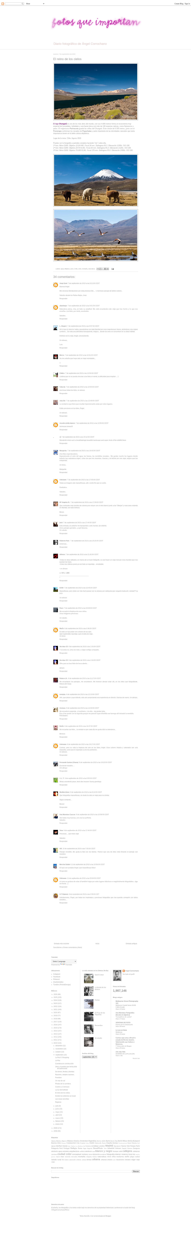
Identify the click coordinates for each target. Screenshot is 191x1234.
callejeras (136, 1151)
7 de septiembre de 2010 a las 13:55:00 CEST (92, 423)
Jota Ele (62, 401)
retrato (54, 1160)
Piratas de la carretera (63, 1084)
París (138, 1146)
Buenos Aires (56, 1143)
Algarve (64, 1141)
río (63, 1160)
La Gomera (87, 1146)
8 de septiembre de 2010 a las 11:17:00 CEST (84, 678)
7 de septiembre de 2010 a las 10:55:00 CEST (82, 387)
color (79, 269)
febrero (58, 1121)
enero (57, 1124)
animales (65, 1151)
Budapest (136, 1141)
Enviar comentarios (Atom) (72, 947)
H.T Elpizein (64, 894)
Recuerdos (99, 1025)
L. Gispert (63, 326)
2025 (56, 997)
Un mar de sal (60, 1081)
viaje (138, 1160)
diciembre (59, 1046)
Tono (61, 830)
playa (132, 1157)
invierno (124, 1154)
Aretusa (62, 708)
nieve (109, 1157)
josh (61, 523)
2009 (56, 1128)
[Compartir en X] (102, 269)
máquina (89, 1156)
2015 (56, 1028)
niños (114, 1157)
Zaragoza (136, 1148)
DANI (61, 588)
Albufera (58, 1141)
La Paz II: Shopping (62, 1057)
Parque (133, 1146)
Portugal (67, 1148)
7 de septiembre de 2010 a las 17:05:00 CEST (83, 480)
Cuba (87, 1143)
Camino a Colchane (62, 1087)
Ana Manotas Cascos (67, 814)
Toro (105, 1148)
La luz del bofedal (61, 1090)
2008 (56, 1131)
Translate (68, 965)
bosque (115, 1151)
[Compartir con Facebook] (105, 269)
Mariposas (119, 1032)
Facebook (56, 977)
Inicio (97, 944)
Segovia (89, 1148)
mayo (57, 1112)
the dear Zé (64, 646)
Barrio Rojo (114, 1141)
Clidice (62, 373)
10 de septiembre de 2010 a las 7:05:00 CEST (79, 849)
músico (94, 1156)
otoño (127, 1157)
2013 (56, 1034)
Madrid (109, 1145)
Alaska (53, 1141)
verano (128, 1160)
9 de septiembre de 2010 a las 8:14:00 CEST (86, 792)
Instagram (56, 974)
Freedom (58, 1078)
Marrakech (117, 1146)
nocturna (120, 1157)
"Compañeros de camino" (124, 1017)
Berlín (120, 1141)
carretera (54, 1154)
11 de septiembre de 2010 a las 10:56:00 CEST (88, 864)
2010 (56, 1043)
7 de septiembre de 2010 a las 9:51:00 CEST (84, 306)
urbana (96, 1159)
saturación (72, 1159)
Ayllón (104, 1141)
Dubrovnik (98, 1143)
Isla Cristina (71, 1146)
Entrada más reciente (61, 944)
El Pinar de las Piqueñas (100, 1014)
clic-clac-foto (120, 1052)
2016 (56, 1025)
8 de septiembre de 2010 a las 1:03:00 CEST (84, 646)
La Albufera (79, 1146)
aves (72, 269)
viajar (133, 1160)
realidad (137, 1156)
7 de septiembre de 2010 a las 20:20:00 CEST (86, 541)
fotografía (111, 1154)
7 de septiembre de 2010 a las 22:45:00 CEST (80, 588)
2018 (56, 1019)
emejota (62, 694)
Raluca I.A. (63, 678)
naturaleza (91, 269)
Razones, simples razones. (64, 1075)
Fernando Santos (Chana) (69, 762)
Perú (61, 1148)
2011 (56, 1040)
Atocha (99, 1141)
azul (93, 1151)
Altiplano (67, 269)
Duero (104, 1143)
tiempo (89, 1160)
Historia (134, 1143)
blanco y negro (103, 1151)
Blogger (108, 1216)
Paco (61, 608)
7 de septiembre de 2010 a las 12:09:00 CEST (82, 401)
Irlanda (64, 1146)
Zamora (129, 1148)
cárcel (90, 1154)
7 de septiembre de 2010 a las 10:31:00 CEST (81, 355)
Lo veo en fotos (121, 1030)
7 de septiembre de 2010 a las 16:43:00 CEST (83, 451)
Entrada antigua (131, 944)
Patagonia (55, 1148)
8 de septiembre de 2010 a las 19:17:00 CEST (83, 744)
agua (62, 269)
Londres (102, 1146)
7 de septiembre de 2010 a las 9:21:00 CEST (84, 283)
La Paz (57, 1060)
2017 (56, 1022)
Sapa (84, 1148)
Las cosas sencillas (62, 1099)
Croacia (82, 1143)
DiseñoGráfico (58, 982)
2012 (56, 1037)
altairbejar (63, 306)
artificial (82, 1151)
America (76, 1141)
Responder (63, 299)
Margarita (63, 451)
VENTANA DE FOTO (123, 1023)
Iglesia (53, 1146)
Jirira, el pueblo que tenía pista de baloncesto (66, 1067)
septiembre (59, 1055)
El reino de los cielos (62, 1093)
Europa (115, 1143)
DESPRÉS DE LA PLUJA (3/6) (125, 1054)
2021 (56, 1009)
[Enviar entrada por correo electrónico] (112, 269)
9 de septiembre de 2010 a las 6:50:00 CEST (81, 778)
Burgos (64, 1143)
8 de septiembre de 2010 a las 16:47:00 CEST (81, 726)
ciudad (61, 1154)
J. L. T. (62, 778)
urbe (114, 1159)
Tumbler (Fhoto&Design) (62, 985)
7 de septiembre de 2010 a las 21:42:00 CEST (82, 554)
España (109, 1143)
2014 (56, 1031)
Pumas (97, 1000)
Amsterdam (84, 1141)
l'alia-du (62, 387)
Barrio (108, 1141)
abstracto (54, 1151)
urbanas (104, 1160)
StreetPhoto (98, 1148)
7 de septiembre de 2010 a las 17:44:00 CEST (79, 523)
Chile (75, 269)
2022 (56, 1006)
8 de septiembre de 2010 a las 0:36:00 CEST (80, 628)
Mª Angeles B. (65, 502)
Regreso (58, 1102)
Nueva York (125, 1146)
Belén (62, 726)
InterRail (59, 1146)
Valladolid (110, 1148)
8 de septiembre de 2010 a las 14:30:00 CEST (82, 708)
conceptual (76, 1154)
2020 (56, 1012)
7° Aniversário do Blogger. (124, 1046)
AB (61, 849)
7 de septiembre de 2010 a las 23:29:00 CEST (80, 608)
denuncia (96, 1154)
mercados (74, 1156)
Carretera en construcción (64, 1064)
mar (62, 1157)
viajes (53, 1162)
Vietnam (118, 1148)
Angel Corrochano (132, 971)
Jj (60, 437)
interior (118, 1154)
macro (58, 1156)
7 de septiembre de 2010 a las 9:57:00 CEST (83, 326)
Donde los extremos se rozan (65, 1096)
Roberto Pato (65, 541)
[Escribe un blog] (100, 269)
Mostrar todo (136, 1058)
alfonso (62, 554)
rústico (66, 1159)
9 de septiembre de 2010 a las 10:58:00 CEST (92, 814)
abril (57, 1115)
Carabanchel (71, 1143)
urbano (109, 1160)
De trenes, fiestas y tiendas (64, 1072)
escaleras (103, 1154)
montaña (84, 269)
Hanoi (129, 1143)
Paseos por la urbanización (124, 1024)
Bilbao (125, 1141)
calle (120, 1151)
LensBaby (94, 1146)
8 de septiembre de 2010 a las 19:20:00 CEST (95, 762)
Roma (80, 1148)
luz (134, 1154)
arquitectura (74, 1151)
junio (57, 1109)
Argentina (92, 1141)
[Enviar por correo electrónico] (98, 269)
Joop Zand (63, 283)
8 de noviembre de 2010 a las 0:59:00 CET (84, 894)
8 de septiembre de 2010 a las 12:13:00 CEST (82, 694)
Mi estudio (98, 1038)
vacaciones (120, 1160)
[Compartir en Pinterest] (107, 269)
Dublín (92, 1143)
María (62, 628)
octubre (58, 1052)
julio (57, 1106)
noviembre (59, 1049)
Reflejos (73, 1148)
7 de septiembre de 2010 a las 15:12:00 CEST (78, 437)
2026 (56, 994)
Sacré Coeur (99, 975)
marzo (57, 1118)
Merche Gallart (65, 864)
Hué (138, 1143)
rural (59, 1160)
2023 (56, 1003)
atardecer (88, 1151)
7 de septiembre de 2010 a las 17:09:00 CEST (87, 502)
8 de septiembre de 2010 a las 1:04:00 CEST (84, 660)
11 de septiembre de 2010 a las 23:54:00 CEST (84, 878)
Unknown (63, 480)
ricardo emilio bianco (67, 423)
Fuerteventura (122, 1143)
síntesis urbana (81, 1159)
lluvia (130, 1154)
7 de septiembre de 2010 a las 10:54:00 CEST (81, 373)
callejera (127, 1151)
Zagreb (124, 1148)
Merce (62, 355)
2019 (56, 1015)
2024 (56, 1000)
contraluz (85, 1154)
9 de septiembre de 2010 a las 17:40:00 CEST (80, 830)
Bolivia (130, 1141)
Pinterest (56, 979)
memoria (67, 1156)
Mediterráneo (64, 792)
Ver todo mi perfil (128, 974)
